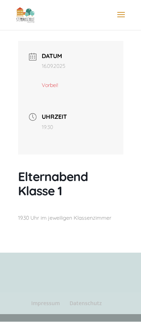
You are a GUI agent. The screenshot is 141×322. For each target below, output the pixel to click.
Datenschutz (86, 303)
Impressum (45, 303)
